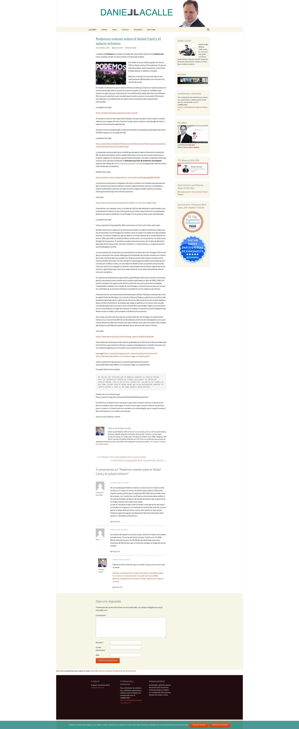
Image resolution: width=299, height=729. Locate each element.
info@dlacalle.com (97, 687)
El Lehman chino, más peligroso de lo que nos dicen (121, 456)
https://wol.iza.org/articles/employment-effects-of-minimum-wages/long (126, 203)
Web (97, 655)
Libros (114, 29)
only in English (193, 147)
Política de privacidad (220, 725)
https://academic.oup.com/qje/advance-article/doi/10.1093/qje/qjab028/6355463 (128, 177)
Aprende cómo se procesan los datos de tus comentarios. (113, 671)
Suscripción (138, 29)
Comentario (101, 615)
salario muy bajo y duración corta (127, 163)
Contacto (125, 29)
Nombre (100, 642)
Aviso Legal (151, 29)
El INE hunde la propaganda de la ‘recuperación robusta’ (138, 460)
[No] (296, 725)
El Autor (104, 29)
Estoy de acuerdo (199, 725)
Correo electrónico (101, 648)
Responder (116, 521)
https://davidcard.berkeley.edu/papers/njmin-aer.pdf (117, 113)
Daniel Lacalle (118, 48)
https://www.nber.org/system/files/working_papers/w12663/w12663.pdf (125, 336)
